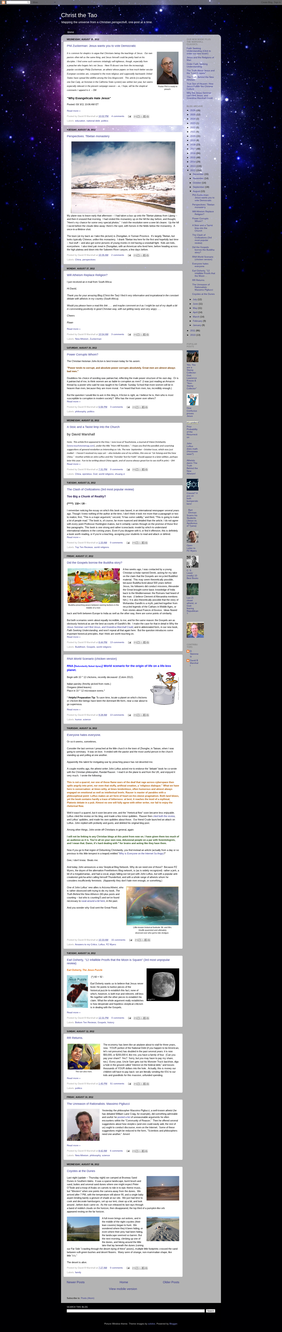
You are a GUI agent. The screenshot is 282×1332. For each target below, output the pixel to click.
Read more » (73, 111)
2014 (193, 162)
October (197, 183)
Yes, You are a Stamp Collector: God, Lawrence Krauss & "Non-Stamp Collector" (192, 377)
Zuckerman (96, 339)
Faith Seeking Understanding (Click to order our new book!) (199, 51)
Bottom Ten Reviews (85, 1022)
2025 (193, 114)
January (197, 325)
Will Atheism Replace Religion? (87, 275)
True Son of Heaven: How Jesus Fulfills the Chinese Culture (200, 86)
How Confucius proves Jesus (192, 412)
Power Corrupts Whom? (82, 354)
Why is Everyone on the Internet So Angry (141, 853)
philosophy (80, 411)
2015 (193, 157)
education (80, 121)
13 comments (117, 642)
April (195, 312)
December (198, 174)
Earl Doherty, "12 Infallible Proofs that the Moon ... (203, 273)
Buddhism (80, 647)
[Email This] (135, 116)
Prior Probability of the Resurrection (192, 432)
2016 (193, 153)
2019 (193, 140)
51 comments (117, 1083)
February (198, 321)
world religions (106, 474)
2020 (193, 136)
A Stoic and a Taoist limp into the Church (93, 427)
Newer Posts (76, 1282)
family (78, 1272)
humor (78, 719)
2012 (193, 170)
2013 (193, 166)
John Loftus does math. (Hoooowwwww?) (192, 448)
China (78, 259)
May (195, 308)
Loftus (101, 944)
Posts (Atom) (87, 1298)
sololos (151, 1324)
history (110, 1022)
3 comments (117, 334)
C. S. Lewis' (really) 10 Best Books (192, 574)
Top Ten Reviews (84, 547)
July (195, 299)
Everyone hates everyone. (84, 735)
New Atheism (81, 339)
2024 (193, 119)
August (197, 191)
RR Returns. (75, 1037)
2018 (193, 144)
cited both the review (164, 816)
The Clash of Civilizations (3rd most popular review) (100, 489)
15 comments (118, 940)
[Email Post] (129, 116)
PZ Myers (111, 944)
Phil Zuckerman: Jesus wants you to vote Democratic (101, 45)
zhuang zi (120, 474)
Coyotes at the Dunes (81, 1171)
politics (104, 121)
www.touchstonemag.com (81, 446)
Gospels (91, 647)
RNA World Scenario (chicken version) (92, 658)
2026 (193, 110)
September (199, 187)
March (196, 317)
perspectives (88, 259)
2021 (193, 132)
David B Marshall (194, 663)
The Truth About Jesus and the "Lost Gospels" (201, 71)
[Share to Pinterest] (147, 116)
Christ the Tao (79, 15)
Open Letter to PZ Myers (192, 548)
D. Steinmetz (194, 654)
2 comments (117, 255)
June (196, 304)
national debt (93, 121)
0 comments (116, 469)
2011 (193, 330)
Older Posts (171, 1282)
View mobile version (123, 1289)
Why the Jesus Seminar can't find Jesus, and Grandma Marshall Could (200, 95)
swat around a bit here (93, 901)
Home (70, 32)
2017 (193, 149)
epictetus (87, 474)
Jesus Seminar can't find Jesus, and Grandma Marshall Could (100, 627)
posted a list (124, 1117)
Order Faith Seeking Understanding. (197, 65)
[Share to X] (141, 116)
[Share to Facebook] (144, 116)
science (87, 719)
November (198, 178)
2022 (193, 127)
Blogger (173, 1324)
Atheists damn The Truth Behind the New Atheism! (192, 467)
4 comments (117, 116)
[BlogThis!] (138, 116)
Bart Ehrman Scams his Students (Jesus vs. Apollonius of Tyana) (192, 518)
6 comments (116, 1151)
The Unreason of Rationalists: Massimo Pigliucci (98, 1103)
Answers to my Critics (86, 944)
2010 (193, 335)
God (95, 474)
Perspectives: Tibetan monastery (88, 136)
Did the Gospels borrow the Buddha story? (94, 562)
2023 (193, 123)
